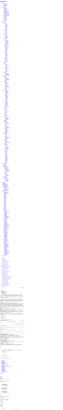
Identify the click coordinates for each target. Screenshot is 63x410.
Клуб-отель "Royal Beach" (5, 265)
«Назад (1, 373)
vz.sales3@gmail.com (5, 392)
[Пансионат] (22, 320)
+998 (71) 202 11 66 (5, 388)
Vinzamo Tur (12, 374)
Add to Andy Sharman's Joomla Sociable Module (7, 366)
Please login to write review (8, 357)
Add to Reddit (3, 361)
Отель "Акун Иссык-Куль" (5, 267)
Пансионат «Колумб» (4, 274)
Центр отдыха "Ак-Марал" (5, 281)
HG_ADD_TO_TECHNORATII (5, 363)
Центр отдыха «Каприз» (5, 282)
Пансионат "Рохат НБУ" (5, 272)
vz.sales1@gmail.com (5, 385)
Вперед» (3, 373)
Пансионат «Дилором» (4, 273)
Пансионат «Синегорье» (5, 275)
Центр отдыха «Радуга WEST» (5, 284)
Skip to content (3, 257)
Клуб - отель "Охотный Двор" (5, 264)
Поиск (2, 286)
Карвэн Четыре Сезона (4, 263)
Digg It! (2, 360)
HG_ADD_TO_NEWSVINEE (5, 365)
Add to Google (3, 364)
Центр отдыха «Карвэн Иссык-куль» (6, 283)
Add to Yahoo (3, 371)
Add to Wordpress (3, 369)
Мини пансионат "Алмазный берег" (6, 266)
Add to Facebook (3, 362)
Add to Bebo (3, 368)
